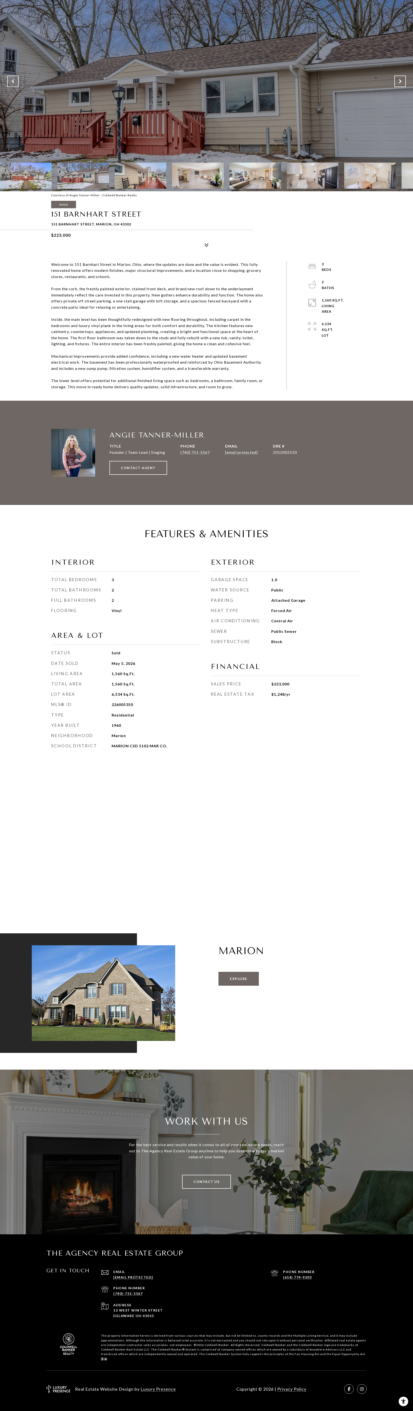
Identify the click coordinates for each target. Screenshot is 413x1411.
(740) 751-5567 (195, 452)
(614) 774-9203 (297, 1277)
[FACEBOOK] (349, 1389)
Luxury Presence (158, 1389)
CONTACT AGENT (138, 468)
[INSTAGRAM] (362, 1389)
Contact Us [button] (206, 1182)
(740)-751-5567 (128, 1293)
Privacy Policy (291, 1389)
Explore (238, 979)
